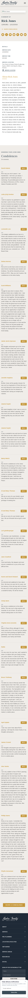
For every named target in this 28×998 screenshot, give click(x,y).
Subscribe (14, 992)
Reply (24, 168)
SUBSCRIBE (13, 978)
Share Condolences (9, 29)
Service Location (8, 70)
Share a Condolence (14, 905)
